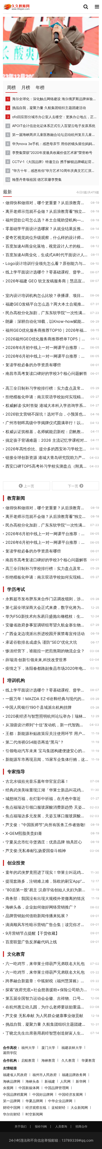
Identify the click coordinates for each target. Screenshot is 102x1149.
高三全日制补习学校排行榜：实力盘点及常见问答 (46, 388)
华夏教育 (88, 1060)
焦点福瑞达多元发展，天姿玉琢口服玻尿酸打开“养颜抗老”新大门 (46, 815)
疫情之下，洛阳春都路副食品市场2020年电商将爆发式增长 (46, 668)
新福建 (50, 1081)
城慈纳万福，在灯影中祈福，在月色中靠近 (43, 798)
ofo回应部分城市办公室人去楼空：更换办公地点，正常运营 (54, 117)
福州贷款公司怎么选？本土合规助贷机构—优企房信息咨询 (46, 220)
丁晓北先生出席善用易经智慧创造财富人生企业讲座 (46, 1033)
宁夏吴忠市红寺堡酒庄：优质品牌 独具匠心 (43, 841)
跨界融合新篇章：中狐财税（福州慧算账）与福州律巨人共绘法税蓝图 (46, 980)
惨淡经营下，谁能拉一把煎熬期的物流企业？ (45, 650)
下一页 (73, 486)
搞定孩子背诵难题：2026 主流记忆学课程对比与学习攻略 (46, 440)
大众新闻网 (79, 1107)
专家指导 (16, 771)
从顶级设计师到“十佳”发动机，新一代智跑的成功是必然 (46, 724)
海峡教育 (48, 1060)
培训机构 (16, 680)
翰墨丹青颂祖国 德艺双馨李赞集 (37, 179)
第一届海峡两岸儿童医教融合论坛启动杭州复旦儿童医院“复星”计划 (54, 134)
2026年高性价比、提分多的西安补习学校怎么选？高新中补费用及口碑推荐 (46, 448)
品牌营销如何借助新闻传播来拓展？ (37, 915)
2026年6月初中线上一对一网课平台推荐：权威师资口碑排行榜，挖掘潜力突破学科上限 (46, 347)
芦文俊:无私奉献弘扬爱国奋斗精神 (35, 850)
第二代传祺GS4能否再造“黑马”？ (34, 742)
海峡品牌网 (11, 1081)
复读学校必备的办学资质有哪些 (33, 364)
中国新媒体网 (29, 1088)
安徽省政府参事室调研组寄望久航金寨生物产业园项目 (46, 624)
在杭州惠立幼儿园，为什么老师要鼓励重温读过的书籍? (46, 1006)
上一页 (29, 486)
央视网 (8, 1088)
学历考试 (16, 589)
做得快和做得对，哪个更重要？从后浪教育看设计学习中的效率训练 (46, 202)
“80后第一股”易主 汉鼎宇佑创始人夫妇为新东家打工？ (46, 889)
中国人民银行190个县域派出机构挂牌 (38, 707)
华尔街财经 (11, 1114)
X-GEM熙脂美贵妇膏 (23, 833)
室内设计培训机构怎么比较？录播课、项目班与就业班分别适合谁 (46, 295)
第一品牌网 (11, 1101)
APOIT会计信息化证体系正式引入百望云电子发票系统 (53, 126)
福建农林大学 (71, 1047)
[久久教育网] (16, 6)
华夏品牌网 (34, 1101)
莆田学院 (10, 1053)
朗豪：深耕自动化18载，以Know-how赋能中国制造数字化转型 (46, 321)
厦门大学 (48, 1047)
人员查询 (61, 1126)
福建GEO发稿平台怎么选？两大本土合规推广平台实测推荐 (46, 304)
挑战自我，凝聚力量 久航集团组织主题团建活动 (49, 108)
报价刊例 (41, 1126)
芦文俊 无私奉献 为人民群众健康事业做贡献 (44, 1015)
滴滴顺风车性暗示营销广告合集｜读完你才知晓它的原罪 (46, 924)
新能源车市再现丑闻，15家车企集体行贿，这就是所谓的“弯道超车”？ (46, 759)
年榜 (40, 87)
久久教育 (68, 1060)
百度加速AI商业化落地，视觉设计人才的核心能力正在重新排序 (46, 246)
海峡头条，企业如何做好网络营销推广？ (41, 907)
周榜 (11, 87)
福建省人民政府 (15, 1075)
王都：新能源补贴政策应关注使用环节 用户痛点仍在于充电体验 (46, 733)
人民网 (65, 1081)
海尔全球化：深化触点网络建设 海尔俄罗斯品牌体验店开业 (54, 99)
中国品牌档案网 (15, 1094)
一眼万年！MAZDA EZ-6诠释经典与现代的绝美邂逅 (46, 698)
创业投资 (16, 863)
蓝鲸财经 (58, 1107)
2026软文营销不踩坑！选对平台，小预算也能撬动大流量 (46, 414)
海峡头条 (32, 1081)
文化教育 (16, 954)
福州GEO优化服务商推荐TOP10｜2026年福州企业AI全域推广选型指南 (46, 330)
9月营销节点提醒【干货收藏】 (32, 933)
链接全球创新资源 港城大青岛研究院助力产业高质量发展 (46, 457)
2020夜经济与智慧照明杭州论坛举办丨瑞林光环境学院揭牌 (46, 716)
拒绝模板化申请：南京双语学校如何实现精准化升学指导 (46, 396)
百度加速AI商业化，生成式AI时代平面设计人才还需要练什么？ (46, 254)
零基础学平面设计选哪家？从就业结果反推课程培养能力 (46, 228)
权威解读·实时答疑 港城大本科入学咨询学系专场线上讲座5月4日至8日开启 (46, 405)
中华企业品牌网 (60, 1101)
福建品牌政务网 (74, 1075)
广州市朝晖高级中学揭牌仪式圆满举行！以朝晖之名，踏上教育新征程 (46, 422)
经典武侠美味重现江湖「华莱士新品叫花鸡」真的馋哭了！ (46, 789)
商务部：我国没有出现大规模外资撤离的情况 (45, 898)
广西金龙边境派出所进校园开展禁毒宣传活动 (45, 633)
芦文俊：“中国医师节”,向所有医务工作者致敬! (45, 824)
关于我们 (20, 1126)
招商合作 (81, 1126)
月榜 (25, 87)
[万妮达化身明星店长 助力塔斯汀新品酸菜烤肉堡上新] (51, 47)
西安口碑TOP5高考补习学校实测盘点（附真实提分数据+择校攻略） (46, 466)
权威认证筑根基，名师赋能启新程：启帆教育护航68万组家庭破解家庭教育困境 (46, 431)
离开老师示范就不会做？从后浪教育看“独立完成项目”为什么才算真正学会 (46, 211)
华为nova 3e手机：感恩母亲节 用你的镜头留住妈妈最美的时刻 (54, 144)
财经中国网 (11, 1107)
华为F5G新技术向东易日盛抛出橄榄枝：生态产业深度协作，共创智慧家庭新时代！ (46, 616)
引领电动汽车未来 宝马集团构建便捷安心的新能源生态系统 (46, 750)
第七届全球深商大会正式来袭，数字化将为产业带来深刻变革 (46, 607)
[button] (47, 73)
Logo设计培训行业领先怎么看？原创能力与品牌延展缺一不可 (46, 263)
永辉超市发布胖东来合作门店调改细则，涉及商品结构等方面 (46, 598)
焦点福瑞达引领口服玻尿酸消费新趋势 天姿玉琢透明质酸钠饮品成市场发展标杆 (46, 807)
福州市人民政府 (44, 1075)
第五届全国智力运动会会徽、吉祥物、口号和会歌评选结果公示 (46, 998)
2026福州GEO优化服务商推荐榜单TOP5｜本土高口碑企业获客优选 (46, 338)
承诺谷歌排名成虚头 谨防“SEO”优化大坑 (41, 642)
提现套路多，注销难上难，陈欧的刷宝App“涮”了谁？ (46, 881)
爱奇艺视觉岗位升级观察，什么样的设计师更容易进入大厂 (46, 237)
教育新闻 (16, 498)
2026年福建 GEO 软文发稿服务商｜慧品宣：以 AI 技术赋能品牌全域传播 (46, 280)
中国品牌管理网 (57, 1088)
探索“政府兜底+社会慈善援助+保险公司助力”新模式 (46, 989)
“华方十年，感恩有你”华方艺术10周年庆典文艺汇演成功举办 (54, 170)
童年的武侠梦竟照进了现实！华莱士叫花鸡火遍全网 (46, 872)
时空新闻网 (34, 1114)
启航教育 (28, 1060)
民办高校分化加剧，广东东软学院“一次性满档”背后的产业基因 (46, 312)
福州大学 (28, 1047)
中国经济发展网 (70, 1094)
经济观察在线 (36, 1107)
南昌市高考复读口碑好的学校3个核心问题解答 (46, 373)
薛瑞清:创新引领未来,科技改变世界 (36, 659)
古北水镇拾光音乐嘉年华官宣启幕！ (37, 781)
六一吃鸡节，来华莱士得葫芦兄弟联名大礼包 (45, 963)
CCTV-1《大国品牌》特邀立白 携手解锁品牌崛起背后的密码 (54, 162)
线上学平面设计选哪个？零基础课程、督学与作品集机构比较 (46, 272)
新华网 (81, 1081)
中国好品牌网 (42, 1094)
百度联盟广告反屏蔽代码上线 (31, 941)
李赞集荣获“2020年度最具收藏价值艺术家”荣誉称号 (52, 152)
